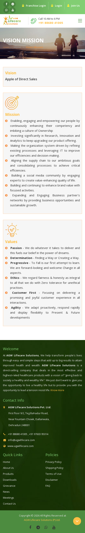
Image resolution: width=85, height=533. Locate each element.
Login (58, 5)
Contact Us (9, 503)
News (6, 491)
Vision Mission (34, 47)
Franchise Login (36, 5)
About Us (8, 468)
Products (8, 474)
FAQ (47, 485)
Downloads (10, 480)
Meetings (8, 497)
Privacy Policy (53, 462)
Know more (57, 390)
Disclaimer (51, 480)
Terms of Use (53, 474)
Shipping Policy (54, 468)
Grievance (9, 485)
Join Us (75, 5)
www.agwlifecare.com (21, 446)
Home (17, 47)
